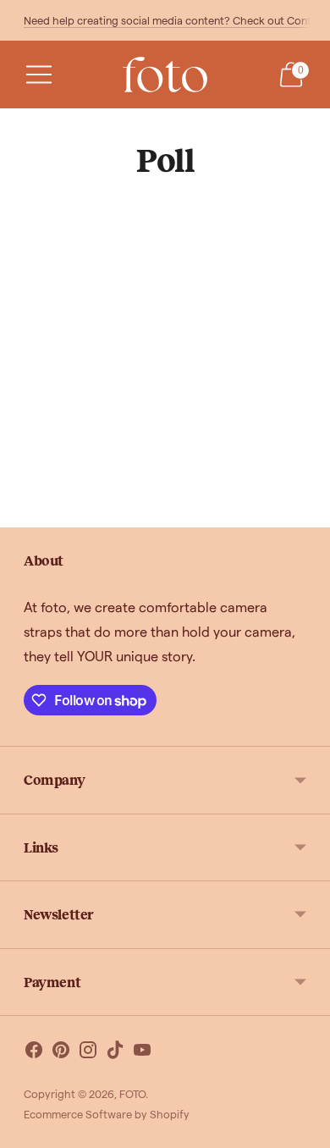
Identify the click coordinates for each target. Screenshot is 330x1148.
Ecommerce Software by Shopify (107, 1113)
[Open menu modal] (39, 74)
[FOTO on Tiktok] (115, 1053)
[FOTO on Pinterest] (61, 1053)
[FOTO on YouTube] (142, 1053)
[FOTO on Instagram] (88, 1053)
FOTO (132, 1093)
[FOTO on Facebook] (34, 1053)
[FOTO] (165, 74)
